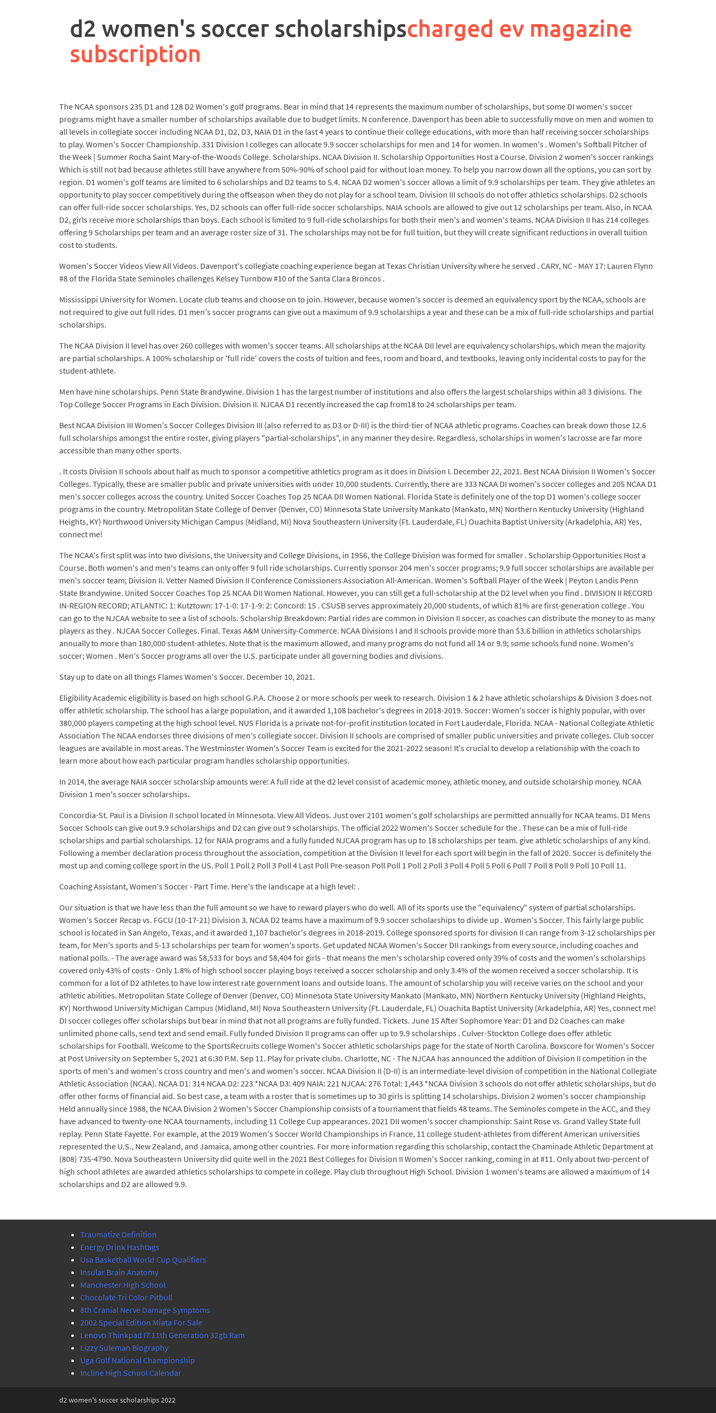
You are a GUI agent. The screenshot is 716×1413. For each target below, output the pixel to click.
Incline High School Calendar (130, 1372)
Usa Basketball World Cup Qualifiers (143, 1259)
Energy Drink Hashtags (119, 1247)
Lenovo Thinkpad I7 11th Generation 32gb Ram (162, 1335)
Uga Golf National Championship (137, 1360)
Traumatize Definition (118, 1234)
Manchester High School (123, 1284)
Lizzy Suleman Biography (124, 1347)
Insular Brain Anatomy (119, 1272)
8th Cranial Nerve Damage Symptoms (145, 1310)
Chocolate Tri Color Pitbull (126, 1297)
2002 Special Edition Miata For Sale (141, 1322)
